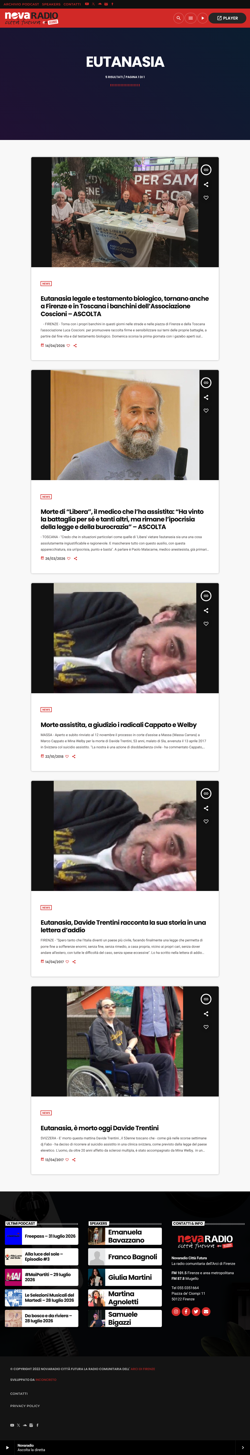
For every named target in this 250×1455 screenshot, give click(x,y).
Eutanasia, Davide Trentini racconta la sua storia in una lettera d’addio (123, 926)
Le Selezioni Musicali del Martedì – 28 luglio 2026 (49, 1298)
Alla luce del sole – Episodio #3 (44, 1257)
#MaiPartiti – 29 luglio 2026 (48, 1277)
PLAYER (227, 18)
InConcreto (45, 1379)
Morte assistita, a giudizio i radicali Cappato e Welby (119, 725)
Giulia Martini (130, 1277)
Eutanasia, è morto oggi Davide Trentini (99, 1128)
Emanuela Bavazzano (126, 1236)
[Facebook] (113, 4)
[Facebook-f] (186, 1311)
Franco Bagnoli (132, 1257)
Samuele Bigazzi (122, 1319)
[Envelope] (206, 1311)
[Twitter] (196, 1311)
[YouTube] (87, 4)
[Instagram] (106, 4)
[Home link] (31, 18)
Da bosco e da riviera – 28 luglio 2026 (48, 1318)
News (46, 284)
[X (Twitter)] (93, 4)
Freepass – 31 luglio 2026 (50, 1236)
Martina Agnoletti (123, 1298)
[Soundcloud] (100, 4)
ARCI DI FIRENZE (143, 1369)
